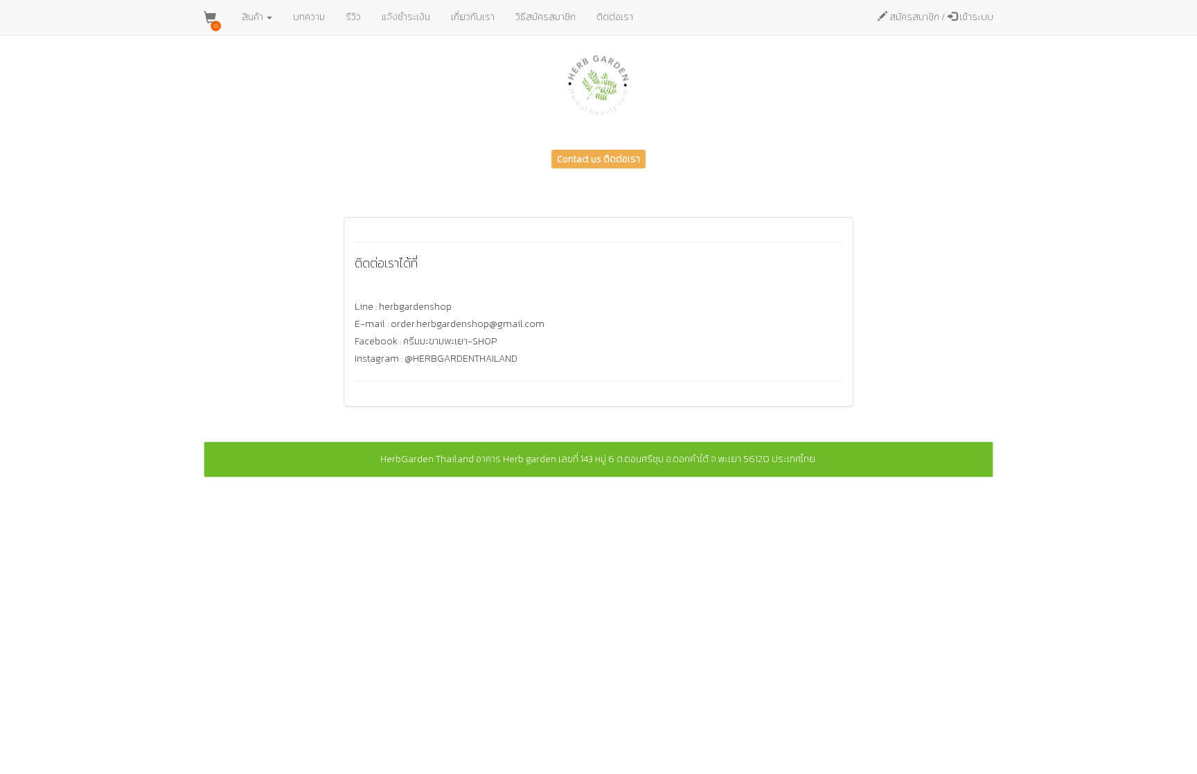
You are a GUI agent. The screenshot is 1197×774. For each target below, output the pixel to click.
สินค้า (253, 17)
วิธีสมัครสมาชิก (545, 17)
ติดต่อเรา (614, 17)
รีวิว (353, 17)
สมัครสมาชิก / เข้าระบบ (940, 17)
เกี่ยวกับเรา (473, 17)
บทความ (309, 17)
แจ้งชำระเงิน (406, 17)
